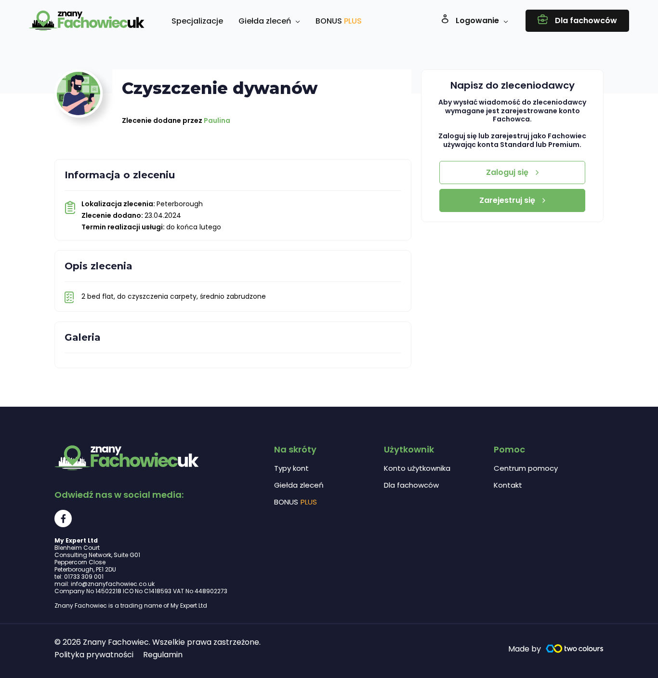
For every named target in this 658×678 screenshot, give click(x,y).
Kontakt (508, 485)
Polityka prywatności (93, 654)
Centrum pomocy (526, 468)
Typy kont (291, 468)
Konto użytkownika (417, 468)
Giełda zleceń (299, 485)
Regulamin (163, 654)
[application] (295, 21)
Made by (524, 648)
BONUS (295, 502)
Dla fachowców (411, 485)
